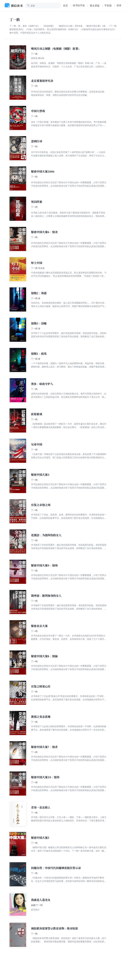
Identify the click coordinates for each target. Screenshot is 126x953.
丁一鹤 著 (35, 298)
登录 (118, 5)
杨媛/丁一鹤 (37, 905)
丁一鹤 (34, 53)
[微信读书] (15, 5)
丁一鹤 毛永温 (38, 268)
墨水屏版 (95, 5)
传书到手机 (79, 5)
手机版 (108, 5)
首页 (65, 5)
